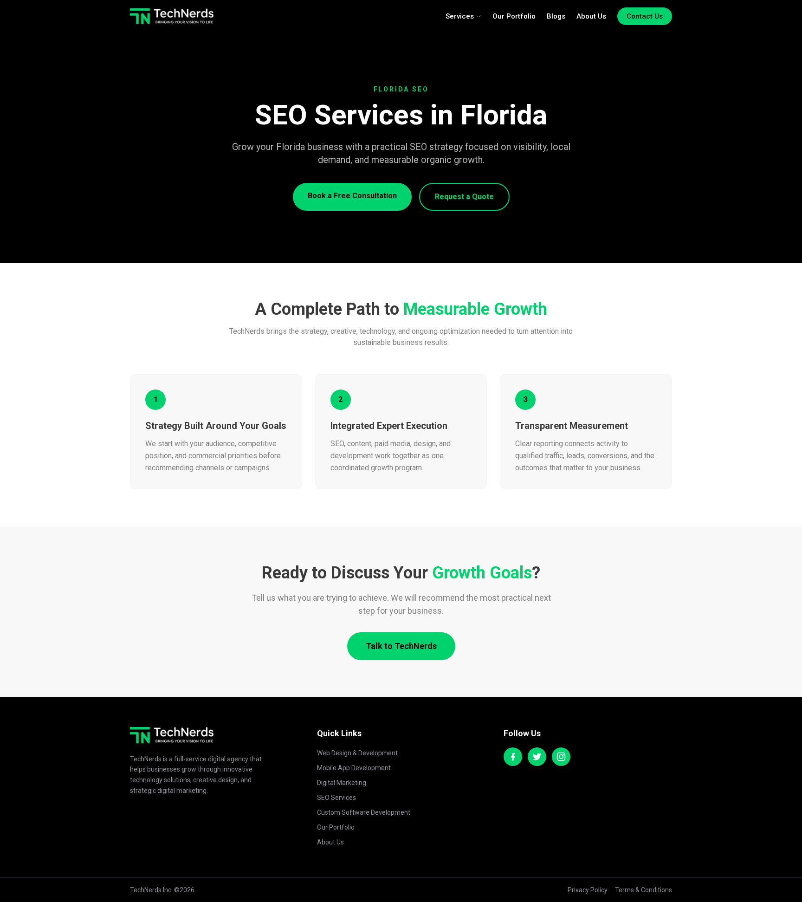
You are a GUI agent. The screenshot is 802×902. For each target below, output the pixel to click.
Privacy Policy (588, 890)
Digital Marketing (341, 782)
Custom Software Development (363, 812)
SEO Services (336, 797)
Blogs (556, 16)
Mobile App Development (354, 768)
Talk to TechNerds (401, 646)
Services (460, 16)
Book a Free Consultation (352, 195)
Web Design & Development (357, 753)
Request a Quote (464, 196)
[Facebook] (513, 756)
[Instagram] (561, 756)
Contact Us (645, 16)
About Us (591, 16)
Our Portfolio (514, 16)
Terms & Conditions (643, 890)
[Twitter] (537, 756)
